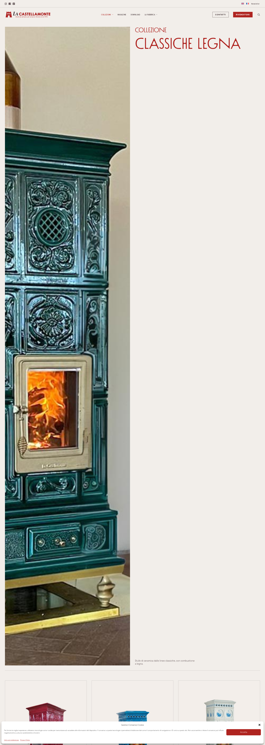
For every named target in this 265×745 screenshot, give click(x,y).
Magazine (122, 14)
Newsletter (255, 3)
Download (135, 14)
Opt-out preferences (11, 740)
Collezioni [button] (106, 14)
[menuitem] (242, 3)
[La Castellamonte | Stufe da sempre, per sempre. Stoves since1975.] (28, 14)
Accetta (243, 732)
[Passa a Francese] (247, 3)
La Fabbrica (150, 14)
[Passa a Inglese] (242, 3)
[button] (259, 724)
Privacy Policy (25, 740)
